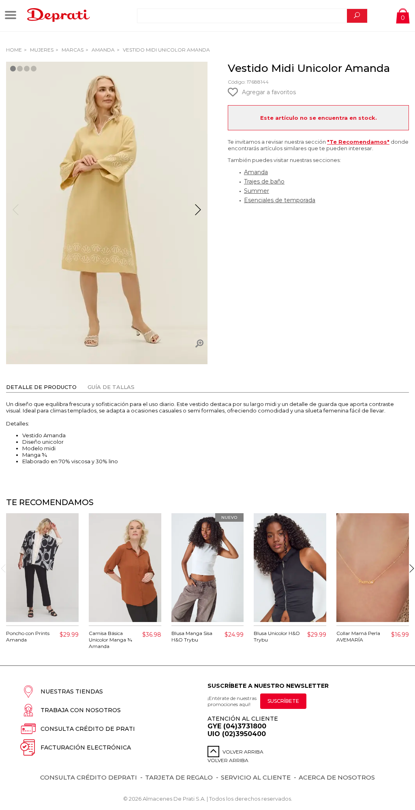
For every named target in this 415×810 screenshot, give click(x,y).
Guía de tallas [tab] (111, 387)
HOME (14, 50)
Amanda (102, 50)
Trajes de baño (264, 181)
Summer (256, 190)
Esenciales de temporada (279, 200)
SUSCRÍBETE (283, 701)
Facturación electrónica (86, 747)
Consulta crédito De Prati (88, 728)
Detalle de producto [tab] (41, 387)
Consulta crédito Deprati (88, 777)
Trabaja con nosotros (81, 710)
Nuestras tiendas (72, 691)
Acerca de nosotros (337, 777)
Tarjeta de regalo (179, 777)
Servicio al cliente (256, 777)
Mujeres (41, 50)
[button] (198, 213)
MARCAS (71, 50)
